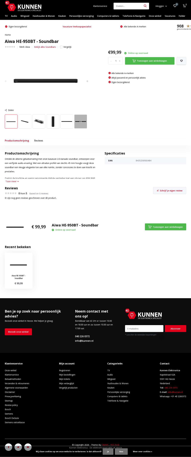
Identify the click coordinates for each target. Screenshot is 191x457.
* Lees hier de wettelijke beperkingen (140, 334)
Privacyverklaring (13, 396)
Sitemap (9, 400)
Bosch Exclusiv (12, 418)
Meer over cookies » (142, 451)
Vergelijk (67, 46)
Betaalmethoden (13, 379)
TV (6, 16)
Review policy (11, 405)
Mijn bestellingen (67, 374)
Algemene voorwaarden (16, 387)
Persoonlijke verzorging (81, 16)
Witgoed (24, 16)
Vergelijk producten (68, 387)
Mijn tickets (64, 379)
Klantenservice (100, 6)
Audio (14, 16)
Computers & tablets (108, 16)
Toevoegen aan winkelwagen (152, 60)
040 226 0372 (82, 336)
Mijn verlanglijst (66, 383)
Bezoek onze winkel (18, 331)
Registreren (64, 370)
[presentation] (6, 81)
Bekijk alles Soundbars (45, 46)
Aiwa (27, 46)
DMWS (105, 444)
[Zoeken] (145, 6)
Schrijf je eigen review (171, 190)
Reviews (38, 140)
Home (8, 34)
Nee (121, 451)
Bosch (8, 409)
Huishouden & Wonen (44, 16)
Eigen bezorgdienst (17, 26)
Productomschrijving (17, 140)
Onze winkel (155, 16)
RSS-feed (114, 444)
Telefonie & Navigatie (134, 16)
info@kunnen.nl (84, 340)
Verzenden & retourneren (17, 383)
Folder (182, 16)
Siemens (9, 413)
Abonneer (176, 328)
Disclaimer (10, 392)
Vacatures (170, 16)
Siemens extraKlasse (15, 422)
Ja (108, 451)
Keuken (62, 16)
